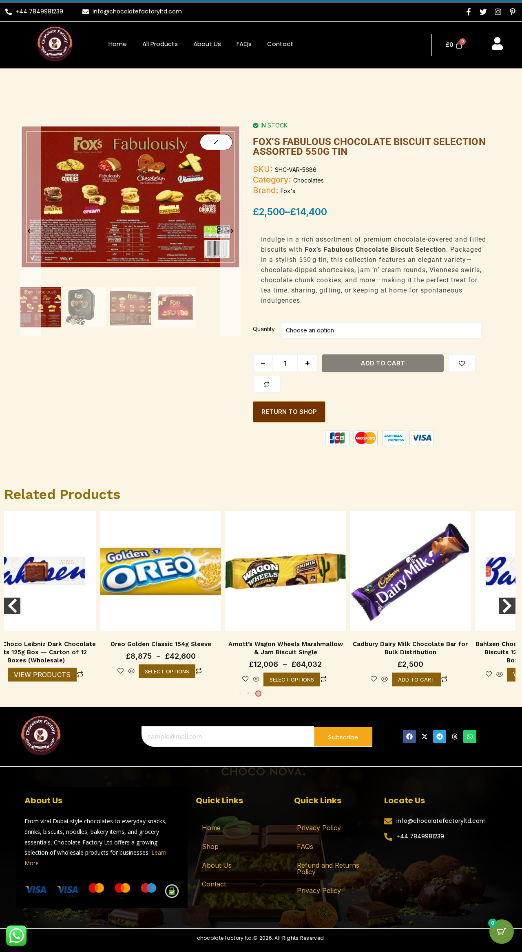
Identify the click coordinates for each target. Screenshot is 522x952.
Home (117, 44)
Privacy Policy (319, 828)
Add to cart (383, 363)
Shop (210, 846)
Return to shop (289, 412)
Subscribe (343, 737)
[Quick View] (131, 671)
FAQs (244, 44)
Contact (280, 44)
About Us (207, 44)
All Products (160, 44)
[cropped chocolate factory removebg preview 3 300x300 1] (40, 735)
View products (42, 675)
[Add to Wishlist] (462, 363)
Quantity (264, 328)
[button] (248, 693)
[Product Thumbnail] (216, 142)
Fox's (288, 190)
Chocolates (308, 180)
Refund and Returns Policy (328, 868)
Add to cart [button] (416, 679)
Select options (167, 671)
